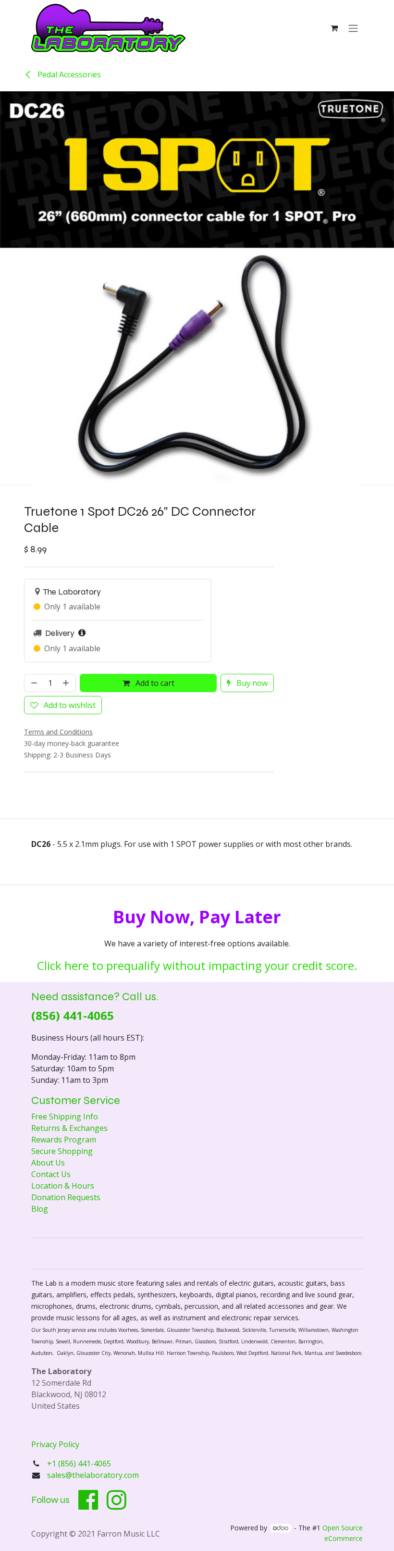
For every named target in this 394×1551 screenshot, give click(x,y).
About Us (48, 1162)
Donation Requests (65, 1197)
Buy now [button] (251, 683)
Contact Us (51, 1174)
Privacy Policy (55, 1444)
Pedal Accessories (68, 74)
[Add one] (66, 683)
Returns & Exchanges (69, 1128)
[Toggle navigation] (353, 28)
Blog (39, 1209)
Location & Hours (62, 1185)
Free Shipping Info (64, 1116)
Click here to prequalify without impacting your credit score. (197, 965)
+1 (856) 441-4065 (80, 1463)
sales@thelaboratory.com (93, 1475)
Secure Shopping (62, 1151)
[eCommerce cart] (334, 27)
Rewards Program (63, 1139)
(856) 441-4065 (72, 1015)
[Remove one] (33, 683)
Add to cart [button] (154, 683)
